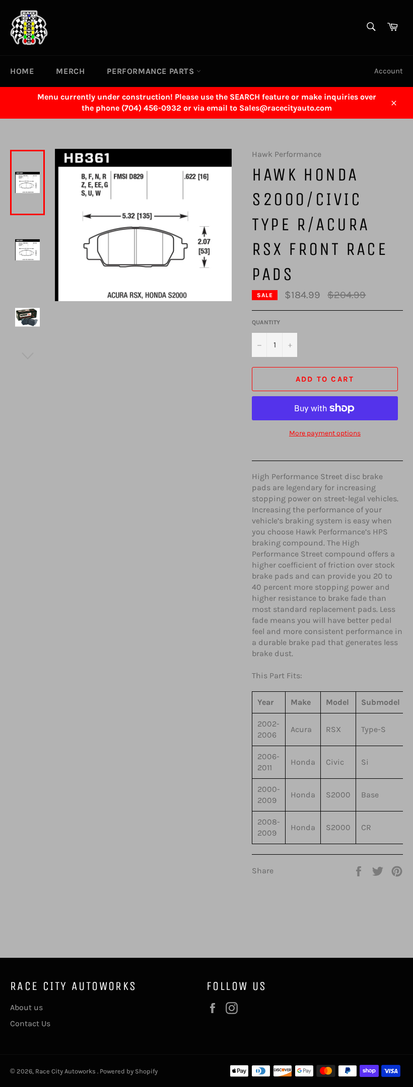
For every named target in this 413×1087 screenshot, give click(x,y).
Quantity (266, 322)
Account (388, 70)
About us (26, 1007)
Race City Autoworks (66, 1071)
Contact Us (30, 1023)
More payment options (325, 433)
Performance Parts (151, 71)
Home (22, 71)
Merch (70, 71)
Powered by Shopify (129, 1071)
